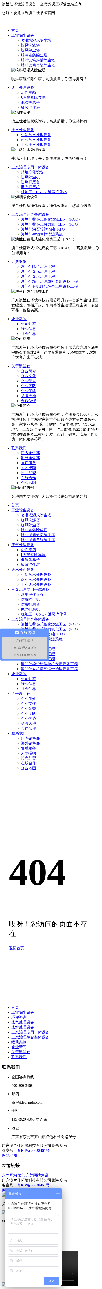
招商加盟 (28, 473)
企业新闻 (19, 319)
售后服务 (28, 463)
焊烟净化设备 (32, 172)
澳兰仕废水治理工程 (38, 276)
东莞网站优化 (13, 1175)
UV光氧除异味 (33, 97)
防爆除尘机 (30, 177)
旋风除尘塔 (30, 50)
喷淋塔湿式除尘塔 (36, 40)
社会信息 (28, 334)
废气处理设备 (22, 88)
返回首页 (16, 948)
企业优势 (28, 391)
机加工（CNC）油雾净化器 (44, 192)
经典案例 (19, 262)
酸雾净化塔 (30, 107)
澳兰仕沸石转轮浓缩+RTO (43, 229)
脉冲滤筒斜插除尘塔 (38, 60)
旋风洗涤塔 (30, 45)
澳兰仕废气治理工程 (38, 272)
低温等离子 (30, 102)
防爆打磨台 (30, 182)
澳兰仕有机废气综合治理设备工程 (49, 286)
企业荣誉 (28, 381)
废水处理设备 (22, 130)
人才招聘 (28, 468)
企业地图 (28, 483)
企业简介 (28, 371)
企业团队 (28, 386)
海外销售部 (30, 458)
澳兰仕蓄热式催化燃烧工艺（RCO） (51, 219)
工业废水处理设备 (36, 145)
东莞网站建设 (37, 1175)
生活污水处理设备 (36, 135)
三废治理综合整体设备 (30, 214)
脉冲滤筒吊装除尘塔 (38, 65)
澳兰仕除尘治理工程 (38, 267)
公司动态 (28, 324)
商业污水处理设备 (36, 140)
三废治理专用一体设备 (30, 167)
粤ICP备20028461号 (33, 1150)
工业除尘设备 (22, 35)
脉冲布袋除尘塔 (34, 55)
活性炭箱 (28, 92)
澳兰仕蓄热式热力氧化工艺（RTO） (51, 224)
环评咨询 (19, 1017)
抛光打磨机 (30, 187)
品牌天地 (28, 396)
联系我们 (19, 448)
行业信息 (28, 329)
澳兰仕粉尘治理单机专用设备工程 (49, 281)
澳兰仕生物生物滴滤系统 (42, 234)
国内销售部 (30, 453)
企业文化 (28, 376)
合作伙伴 (28, 401)
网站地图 (9, 1155)
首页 (15, 30)
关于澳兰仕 (20, 366)
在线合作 (28, 478)
